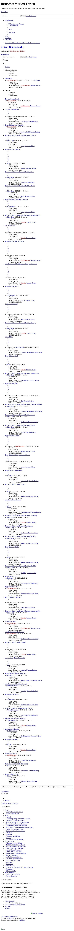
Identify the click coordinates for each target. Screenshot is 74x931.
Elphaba (22, 51)
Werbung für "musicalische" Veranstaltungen (19, 867)
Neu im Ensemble (11, 876)
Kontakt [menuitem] (7, 908)
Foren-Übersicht (10, 43)
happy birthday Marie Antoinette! (15, 658)
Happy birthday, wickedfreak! (14, 470)
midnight (23, 670)
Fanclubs (8, 838)
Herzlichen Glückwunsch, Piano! (15, 484)
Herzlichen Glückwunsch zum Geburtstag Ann (19, 526)
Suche (23, 16)
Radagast (10, 578)
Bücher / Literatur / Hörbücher (15, 848)
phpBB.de (22, 920)
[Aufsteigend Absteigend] (57, 787)
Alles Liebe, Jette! (10, 621)
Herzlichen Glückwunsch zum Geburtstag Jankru (20, 415)
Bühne (7, 815)
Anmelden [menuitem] (8, 38)
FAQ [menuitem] (6, 36)
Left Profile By (5, 916)
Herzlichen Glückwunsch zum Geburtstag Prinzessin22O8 (22, 611)
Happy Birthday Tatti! (11, 587)
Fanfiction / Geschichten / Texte (15, 831)
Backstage (9, 834)
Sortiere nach (37, 787)
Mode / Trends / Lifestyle (13, 857)
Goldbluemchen (12, 731)
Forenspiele (9, 864)
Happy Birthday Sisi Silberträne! (14, 241)
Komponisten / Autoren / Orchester (16, 824)
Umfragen (9, 832)
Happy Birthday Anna (11, 739)
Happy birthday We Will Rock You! (15, 673)
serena (22, 146)
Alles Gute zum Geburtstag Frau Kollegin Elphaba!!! (21, 264)
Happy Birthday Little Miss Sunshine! (16, 199)
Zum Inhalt (4, 12)
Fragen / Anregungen (12, 813)
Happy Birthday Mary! (12, 694)
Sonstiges (9, 862)
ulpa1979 (23, 573)
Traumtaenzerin (25, 512)
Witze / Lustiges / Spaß (13, 860)
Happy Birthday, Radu (11, 356)
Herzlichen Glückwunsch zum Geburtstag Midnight (20, 323)
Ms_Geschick (25, 132)
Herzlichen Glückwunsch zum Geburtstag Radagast (20, 135)
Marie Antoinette (12, 685)
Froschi (23, 760)
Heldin (23, 451)
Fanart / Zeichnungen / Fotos (14, 829)
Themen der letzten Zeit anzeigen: (12, 787)
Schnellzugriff (9, 20)
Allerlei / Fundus (11, 871)
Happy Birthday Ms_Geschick (14, 125)
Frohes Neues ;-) (10, 226)
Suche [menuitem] (10, 29)
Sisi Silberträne (14, 51)
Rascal (23, 300)
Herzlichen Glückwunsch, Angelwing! (16, 764)
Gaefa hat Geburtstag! (11, 304)
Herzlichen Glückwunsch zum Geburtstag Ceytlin (20, 425)
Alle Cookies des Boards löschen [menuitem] (15, 904)
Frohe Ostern (9, 337)
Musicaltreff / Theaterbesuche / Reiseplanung (19, 827)
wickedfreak (11, 206)
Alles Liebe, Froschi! (11, 753)
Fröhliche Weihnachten (12, 109)
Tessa (22, 182)
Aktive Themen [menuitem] (13, 26)
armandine (10, 699)
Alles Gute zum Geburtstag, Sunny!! (16, 684)
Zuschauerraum (9, 841)
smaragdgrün (25, 380)
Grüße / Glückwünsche (33, 43)
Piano (9, 776)
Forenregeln (8, 78)
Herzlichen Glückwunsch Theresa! (15, 642)
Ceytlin (23, 432)
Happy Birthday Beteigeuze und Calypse (17, 455)
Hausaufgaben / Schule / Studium (16, 853)
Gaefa (22, 196)
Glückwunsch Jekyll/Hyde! (13, 597)
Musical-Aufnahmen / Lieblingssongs (17, 822)
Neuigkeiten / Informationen (14, 812)
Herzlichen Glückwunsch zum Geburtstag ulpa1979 (20, 566)
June (8, 665)
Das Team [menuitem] (11, 32)
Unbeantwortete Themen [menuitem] (16, 24)
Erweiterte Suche (31, 16)
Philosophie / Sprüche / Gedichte (16, 846)
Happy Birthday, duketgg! (13, 149)
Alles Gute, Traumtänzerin (13, 500)
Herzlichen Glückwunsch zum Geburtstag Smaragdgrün (22, 373)
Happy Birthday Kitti (11, 383)
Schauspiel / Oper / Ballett (14, 843)
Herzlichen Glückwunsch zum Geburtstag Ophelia (20, 186)
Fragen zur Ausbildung (13, 836)
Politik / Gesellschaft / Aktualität (15, 845)
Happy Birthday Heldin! (12, 436)
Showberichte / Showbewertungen (16, 825)
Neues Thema (5, 54)
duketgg (23, 168)
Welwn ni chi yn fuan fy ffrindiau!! (15, 718)
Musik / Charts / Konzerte (13, 850)
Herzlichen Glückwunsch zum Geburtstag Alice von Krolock (23, 404)
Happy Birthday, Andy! (12, 547)
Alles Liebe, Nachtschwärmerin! (14, 632)
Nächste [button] (7, 67)
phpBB (10, 918)
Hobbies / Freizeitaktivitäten (14, 858)
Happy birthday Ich (10, 576)
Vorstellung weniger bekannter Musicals (18, 819)
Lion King (24, 121)
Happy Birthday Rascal (12, 286)
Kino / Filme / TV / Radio (14, 852)
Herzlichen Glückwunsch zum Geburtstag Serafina (20, 536)
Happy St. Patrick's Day (12, 774)
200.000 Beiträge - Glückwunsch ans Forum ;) (19, 708)
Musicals (37, 80)
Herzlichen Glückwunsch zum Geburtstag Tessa (19, 172)
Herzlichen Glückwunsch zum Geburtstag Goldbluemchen (22, 215)
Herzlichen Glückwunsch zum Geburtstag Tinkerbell (21, 515)
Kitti (8, 163)
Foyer (6, 810)
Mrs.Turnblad (19, 347)
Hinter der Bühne (20, 43)
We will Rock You (26, 680)
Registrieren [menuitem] (8, 39)
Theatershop (9, 869)
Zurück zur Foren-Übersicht (9, 803)
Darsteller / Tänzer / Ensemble (15, 820)
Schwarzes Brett (10, 865)
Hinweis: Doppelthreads (12, 99)
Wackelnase (24, 422)
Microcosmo (14, 916)
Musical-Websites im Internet (14, 839)
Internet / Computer (12, 855)
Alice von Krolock (26, 352)
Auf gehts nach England (12, 729)
